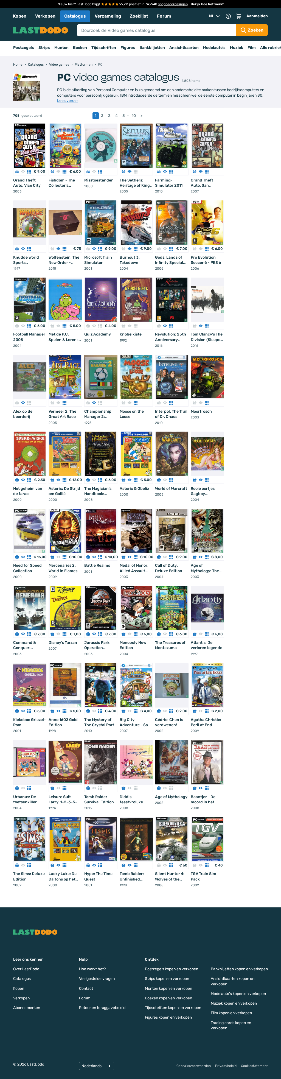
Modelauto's (214, 47)
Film (252, 47)
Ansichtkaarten (184, 47)
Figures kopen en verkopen (168, 1017)
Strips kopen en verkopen (167, 978)
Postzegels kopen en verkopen (171, 969)
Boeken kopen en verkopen (168, 998)
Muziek (236, 47)
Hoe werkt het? (92, 969)
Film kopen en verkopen (231, 1013)
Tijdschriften (103, 47)
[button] (239, 16)
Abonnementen (26, 1007)
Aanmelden (257, 16)
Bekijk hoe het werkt (207, 4)
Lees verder (67, 100)
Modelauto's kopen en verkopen (238, 993)
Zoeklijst (139, 16)
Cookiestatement (254, 1066)
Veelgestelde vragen (97, 978)
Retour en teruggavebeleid (102, 1007)
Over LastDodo (26, 969)
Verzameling (108, 16)
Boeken (80, 47)
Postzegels (23, 47)
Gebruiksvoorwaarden (193, 1066)
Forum (164, 16)
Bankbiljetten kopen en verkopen (239, 969)
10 (134, 115)
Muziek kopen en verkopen (234, 1003)
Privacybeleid (226, 1066)
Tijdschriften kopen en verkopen (173, 1007)
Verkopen (45, 16)
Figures (127, 47)
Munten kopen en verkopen (168, 988)
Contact (86, 988)
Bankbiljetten (152, 47)
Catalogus (75, 16)
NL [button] (211, 16)
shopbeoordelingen (173, 4)
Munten (61, 47)
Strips (44, 47)
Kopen (19, 16)
